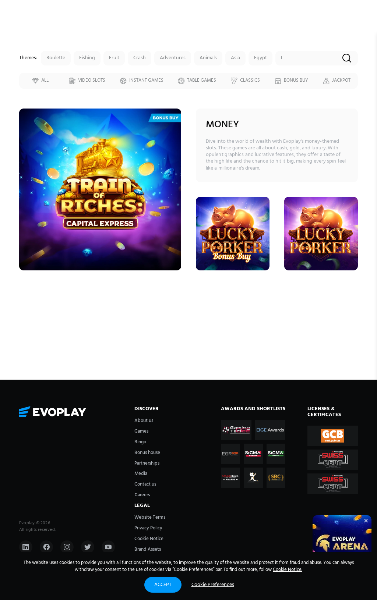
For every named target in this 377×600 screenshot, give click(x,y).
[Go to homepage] (73, 412)
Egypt (260, 58)
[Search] (346, 59)
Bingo (140, 442)
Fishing (87, 58)
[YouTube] (108, 547)
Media (140, 473)
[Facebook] (46, 547)
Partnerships (146, 463)
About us (143, 421)
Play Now (100, 187)
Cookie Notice (148, 539)
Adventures (173, 58)
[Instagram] (67, 547)
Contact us (145, 484)
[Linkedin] (25, 547)
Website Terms (149, 517)
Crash (139, 58)
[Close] (365, 520)
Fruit (114, 58)
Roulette (55, 58)
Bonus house (147, 453)
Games (141, 431)
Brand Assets (147, 549)
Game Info (100, 204)
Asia (235, 58)
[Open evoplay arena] (342, 544)
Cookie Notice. (287, 570)
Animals (208, 58)
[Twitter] (87, 547)
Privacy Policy (148, 528)
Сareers (142, 495)
